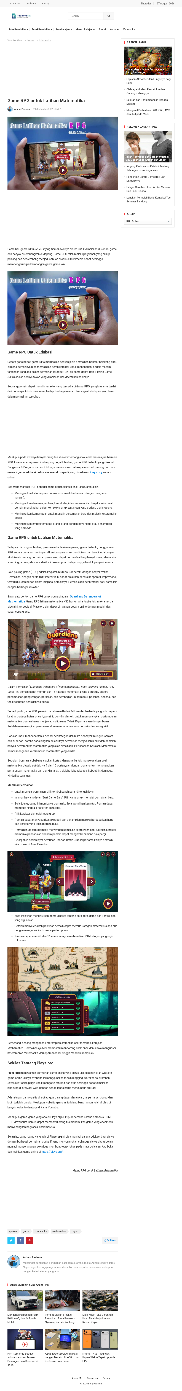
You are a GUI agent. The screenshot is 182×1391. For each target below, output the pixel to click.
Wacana (114, 29)
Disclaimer (31, 3)
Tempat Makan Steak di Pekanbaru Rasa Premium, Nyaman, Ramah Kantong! (60, 1318)
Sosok (102, 29)
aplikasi (13, 1231)
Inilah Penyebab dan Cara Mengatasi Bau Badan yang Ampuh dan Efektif (147, 158)
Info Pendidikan (18, 29)
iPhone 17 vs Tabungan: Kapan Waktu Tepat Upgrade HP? (98, 1357)
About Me (15, 3)
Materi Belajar (84, 29)
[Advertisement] (62, 71)
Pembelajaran (63, 29)
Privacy (45, 3)
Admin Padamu (22, 109)
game (26, 1231)
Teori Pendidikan (41, 29)
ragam (75, 1231)
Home (31, 40)
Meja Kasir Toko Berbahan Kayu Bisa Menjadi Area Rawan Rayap (97, 1318)
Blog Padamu (95, 1383)
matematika (59, 1231)
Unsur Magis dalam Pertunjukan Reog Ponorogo (145, 71)
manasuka (41, 1231)
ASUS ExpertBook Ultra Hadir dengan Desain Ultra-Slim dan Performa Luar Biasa (62, 1357)
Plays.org (96, 472)
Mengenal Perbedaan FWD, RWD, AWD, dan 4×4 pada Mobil (22, 1318)
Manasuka (129, 29)
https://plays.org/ (52, 1151)
